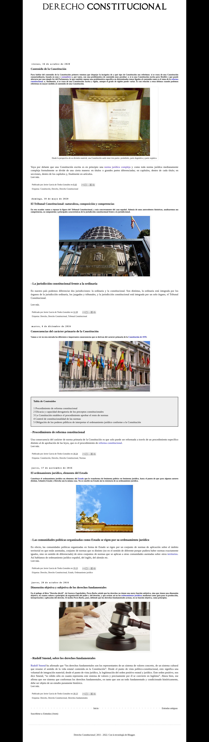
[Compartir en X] (88, 184)
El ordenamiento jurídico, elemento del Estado (59, 472)
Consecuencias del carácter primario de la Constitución (65, 331)
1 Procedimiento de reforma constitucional (55, 408)
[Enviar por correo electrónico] (82, 184)
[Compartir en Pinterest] (93, 184)
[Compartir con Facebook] (90, 184)
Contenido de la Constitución (48, 68)
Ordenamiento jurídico (84, 572)
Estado (71, 572)
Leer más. (35, 177)
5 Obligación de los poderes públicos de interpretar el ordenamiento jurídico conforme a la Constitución (87, 422)
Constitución (45, 189)
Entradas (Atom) (50, 713)
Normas (82, 458)
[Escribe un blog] (85, 184)
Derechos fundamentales (78, 698)
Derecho (55, 189)
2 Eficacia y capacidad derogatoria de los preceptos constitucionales (68, 411)
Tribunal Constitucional (77, 316)
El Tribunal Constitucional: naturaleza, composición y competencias (72, 203)
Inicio (96, 708)
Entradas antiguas (170, 708)
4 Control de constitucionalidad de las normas (57, 418)
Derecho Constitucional (68, 189)
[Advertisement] (104, 38)
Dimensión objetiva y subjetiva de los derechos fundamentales (68, 587)
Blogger (131, 735)
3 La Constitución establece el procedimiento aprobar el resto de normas (70, 415)
